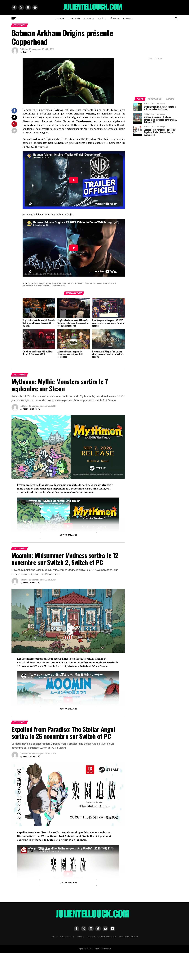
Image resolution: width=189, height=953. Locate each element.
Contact (128, 18)
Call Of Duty (67, 936)
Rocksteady (45, 286)
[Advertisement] (155, 77)
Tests (54, 936)
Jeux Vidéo (74, 18)
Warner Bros (59, 286)
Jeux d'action (85, 283)
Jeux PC (98, 283)
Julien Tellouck (30, 409)
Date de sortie (70, 283)
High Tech (89, 18)
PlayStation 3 (30, 286)
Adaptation (45, 283)
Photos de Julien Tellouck (101, 936)
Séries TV (114, 18)
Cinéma (102, 18)
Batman (57, 283)
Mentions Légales (128, 936)
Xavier (25, 52)
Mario (80, 936)
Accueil (60, 18)
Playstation (110, 283)
